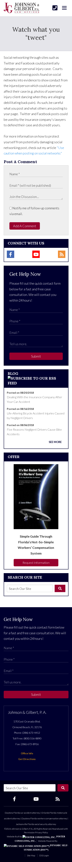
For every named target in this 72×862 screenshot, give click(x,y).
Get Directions (27, 759)
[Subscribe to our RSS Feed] (36, 383)
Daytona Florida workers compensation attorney (44, 818)
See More (55, 442)
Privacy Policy (41, 832)
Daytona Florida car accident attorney (22, 812)
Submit (36, 356)
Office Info (27, 753)
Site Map (31, 855)
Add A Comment (24, 226)
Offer (14, 456)
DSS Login (44, 855)
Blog (13, 373)
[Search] (60, 588)
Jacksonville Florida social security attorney (36, 824)
